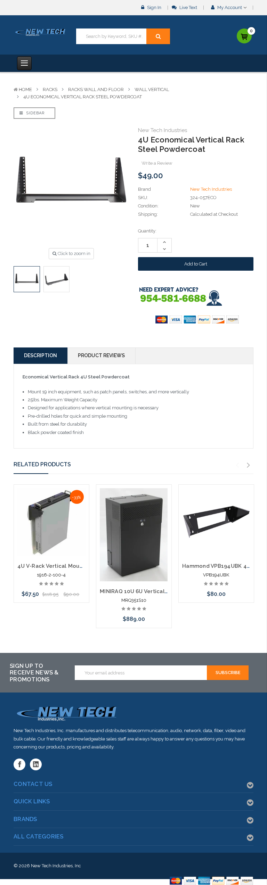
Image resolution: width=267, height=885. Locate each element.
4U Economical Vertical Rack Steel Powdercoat (82, 96)
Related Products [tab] (42, 464)
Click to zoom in (73, 253)
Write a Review (156, 163)
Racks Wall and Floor (96, 89)
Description (40, 355)
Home (25, 89)
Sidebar (34, 113)
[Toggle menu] (24, 63)
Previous (237, 465)
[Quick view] (51, 506)
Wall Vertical (152, 89)
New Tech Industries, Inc (56, 865)
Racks (50, 89)
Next (248, 465)
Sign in (153, 7)
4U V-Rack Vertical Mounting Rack (62, 566)
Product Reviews (101, 355)
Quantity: (147, 230)
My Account (229, 7)
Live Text (187, 7)
